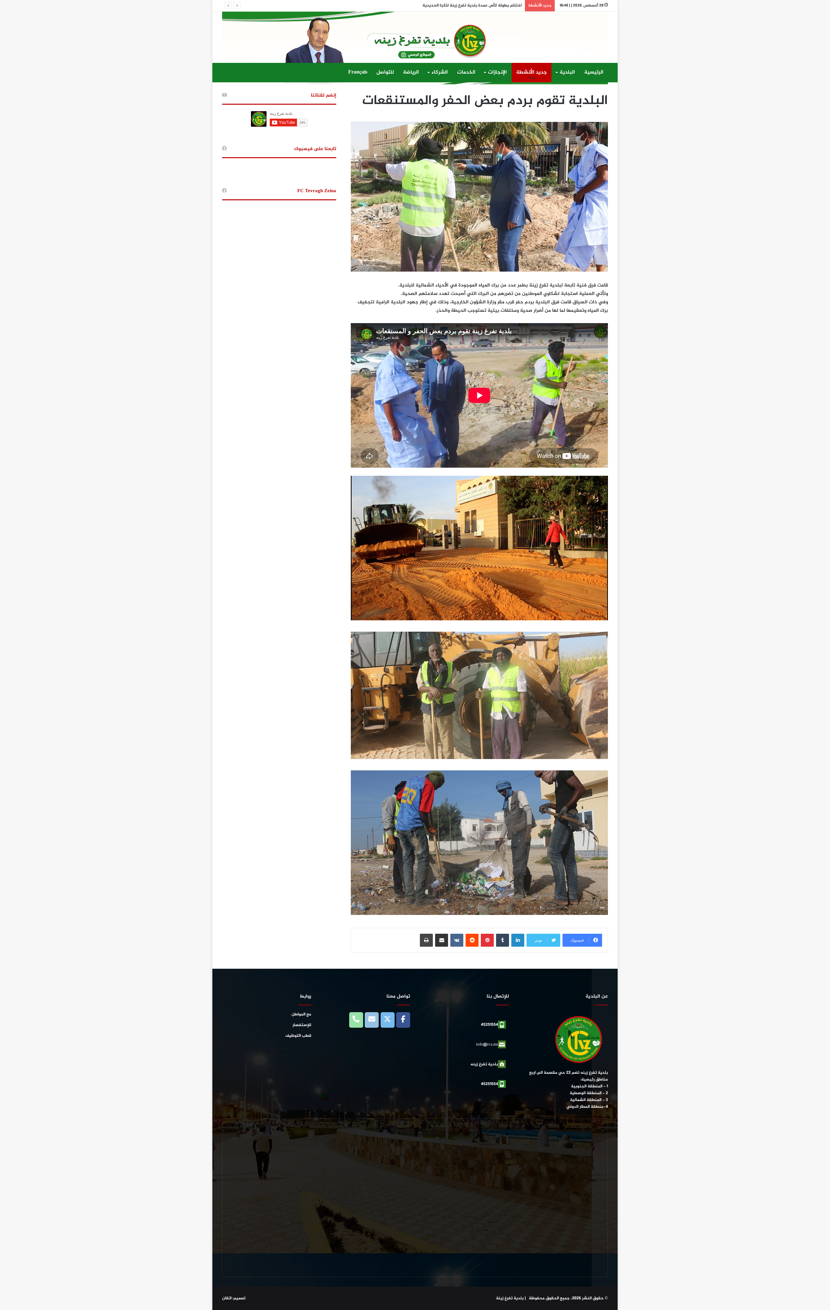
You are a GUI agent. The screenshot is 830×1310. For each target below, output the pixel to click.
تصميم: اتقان (233, 1298)
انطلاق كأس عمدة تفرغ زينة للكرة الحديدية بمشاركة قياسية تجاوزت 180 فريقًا (453, 5)
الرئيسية (593, 72)
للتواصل (385, 72)
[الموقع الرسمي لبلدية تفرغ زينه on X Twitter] (388, 1020)
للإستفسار (301, 1025)
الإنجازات (497, 72)
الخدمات (466, 72)
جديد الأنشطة (531, 72)
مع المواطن (301, 1014)
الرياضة (411, 72)
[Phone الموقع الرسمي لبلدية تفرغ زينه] (356, 1020)
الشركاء (440, 72)
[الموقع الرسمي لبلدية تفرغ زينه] (415, 48)
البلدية (567, 72)
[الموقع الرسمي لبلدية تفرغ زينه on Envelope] (372, 1020)
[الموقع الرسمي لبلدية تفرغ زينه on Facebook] (403, 1020)
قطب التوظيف (298, 1035)
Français (357, 72)
